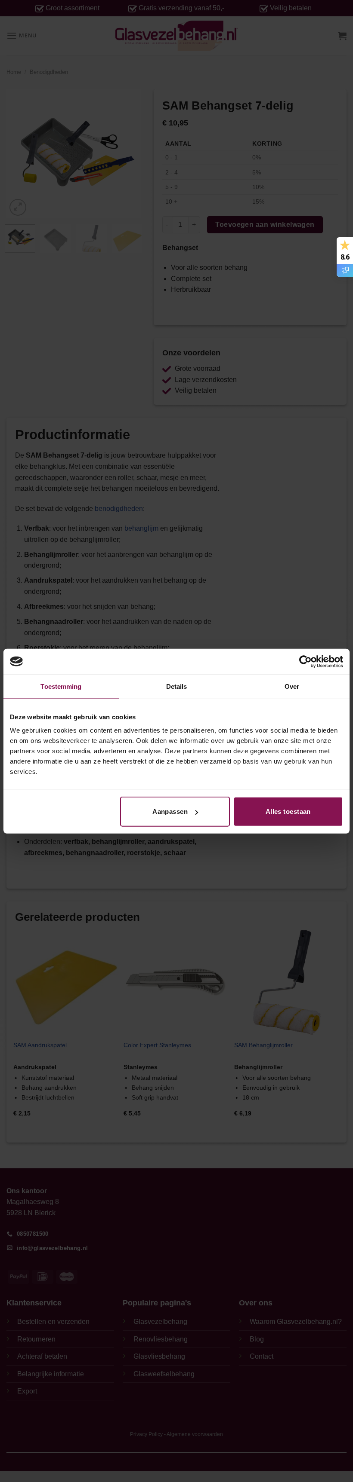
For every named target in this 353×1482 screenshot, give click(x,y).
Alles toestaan (288, 811)
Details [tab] (176, 686)
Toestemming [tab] (60, 686)
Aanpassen (170, 811)
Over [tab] (292, 686)
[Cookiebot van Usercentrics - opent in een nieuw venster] (305, 661)
